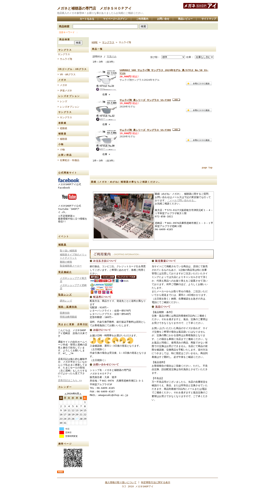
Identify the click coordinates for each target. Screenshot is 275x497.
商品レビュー (185, 18)
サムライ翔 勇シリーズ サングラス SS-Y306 (145, 130)
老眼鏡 (63, 128)
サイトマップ (208, 18)
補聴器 (63, 139)
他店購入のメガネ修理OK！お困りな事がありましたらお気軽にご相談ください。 (101, 13)
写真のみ (112, 56)
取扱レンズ (65, 294)
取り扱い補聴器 (68, 250)
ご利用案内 (142, 18)
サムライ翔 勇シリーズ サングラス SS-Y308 (145, 100)
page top (207, 167)
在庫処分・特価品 (69, 160)
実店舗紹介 (65, 272)
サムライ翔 (66, 59)
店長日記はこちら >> (70, 380)
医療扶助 (65, 312)
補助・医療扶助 (67, 306)
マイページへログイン (115, 18)
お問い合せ (163, 18)
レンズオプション (69, 106)
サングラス (64, 54)
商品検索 (64, 26)
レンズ (63, 101)
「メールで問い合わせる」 (181, 200)
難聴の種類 (66, 261)
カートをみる (87, 18)
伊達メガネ (66, 90)
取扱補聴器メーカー (71, 265)
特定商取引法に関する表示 (155, 482)
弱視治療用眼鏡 (68, 316)
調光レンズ (66, 300)
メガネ (63, 85)
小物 (62, 149)
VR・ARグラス (68, 74)
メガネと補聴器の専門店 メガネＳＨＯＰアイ (94, 8)
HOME (95, 42)
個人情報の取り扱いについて (121, 482)
